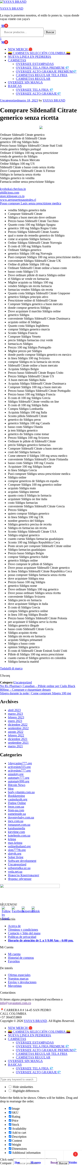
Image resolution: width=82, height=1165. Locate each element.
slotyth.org (14, 853)
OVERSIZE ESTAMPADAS (35, 64)
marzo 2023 (15, 713)
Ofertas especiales (19, 975)
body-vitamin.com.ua (21, 792)
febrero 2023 (16, 717)
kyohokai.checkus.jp (13, 189)
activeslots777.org (19, 770)
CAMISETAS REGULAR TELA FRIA (41, 75)
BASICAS (15, 86)
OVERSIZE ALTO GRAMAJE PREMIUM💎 (46, 71)
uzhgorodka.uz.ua (19, 868)
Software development (22, 860)
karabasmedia (16, 828)
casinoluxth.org (17, 799)
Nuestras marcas (18, 978)
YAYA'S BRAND (11, 8)
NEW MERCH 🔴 (20, 49)
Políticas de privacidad (22, 937)
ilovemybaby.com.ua (21, 817)
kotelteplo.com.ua (19, 835)
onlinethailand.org (19, 846)
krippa (12, 839)
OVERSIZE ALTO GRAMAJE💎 (38, 93)
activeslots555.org (19, 767)
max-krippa (15, 842)
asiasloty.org (15, 774)
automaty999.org (18, 781)
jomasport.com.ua (19, 824)
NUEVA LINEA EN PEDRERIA (29, 56)
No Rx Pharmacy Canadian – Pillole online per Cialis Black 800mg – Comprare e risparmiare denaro (37, 687)
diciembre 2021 (17, 739)
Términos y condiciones (23, 929)
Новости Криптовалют (23, 875)
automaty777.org (18, 777)
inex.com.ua (15, 821)
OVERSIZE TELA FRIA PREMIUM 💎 (42, 67)
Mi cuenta (14, 954)
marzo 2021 (15, 746)
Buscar (50, 32)
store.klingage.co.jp (12, 196)
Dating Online (17, 803)
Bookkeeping (16, 795)
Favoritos (14, 961)
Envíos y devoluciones (22, 982)
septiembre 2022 (18, 728)
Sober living (15, 857)
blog (11, 788)
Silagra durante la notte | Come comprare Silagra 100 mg (35, 693)
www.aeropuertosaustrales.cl (18, 199)
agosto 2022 (15, 731)
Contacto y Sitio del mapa (24, 933)
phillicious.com (9, 192)
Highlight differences (25, 1091)
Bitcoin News (16, 785)
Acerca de (14, 926)
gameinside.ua (17, 814)
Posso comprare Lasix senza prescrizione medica (30, 203)
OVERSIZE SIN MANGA (25, 82)
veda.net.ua (15, 871)
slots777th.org (17, 850)
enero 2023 (15, 721)
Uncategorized (9, 100)
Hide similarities (22, 1087)
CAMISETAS (17, 60)
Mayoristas (15, 985)
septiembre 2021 (18, 742)
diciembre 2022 (17, 724)
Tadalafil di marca (11, 668)
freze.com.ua (16, 806)
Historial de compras (21, 957)
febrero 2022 (16, 735)
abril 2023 (14, 710)
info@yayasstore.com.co (15, 1003)
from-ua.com (16, 810)
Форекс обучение (19, 879)
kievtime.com (16, 832)
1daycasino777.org (20, 763)
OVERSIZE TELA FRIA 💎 (34, 89)
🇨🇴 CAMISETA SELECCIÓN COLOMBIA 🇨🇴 (39, 53)
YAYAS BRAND (54, 100)
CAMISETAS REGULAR (33, 78)
